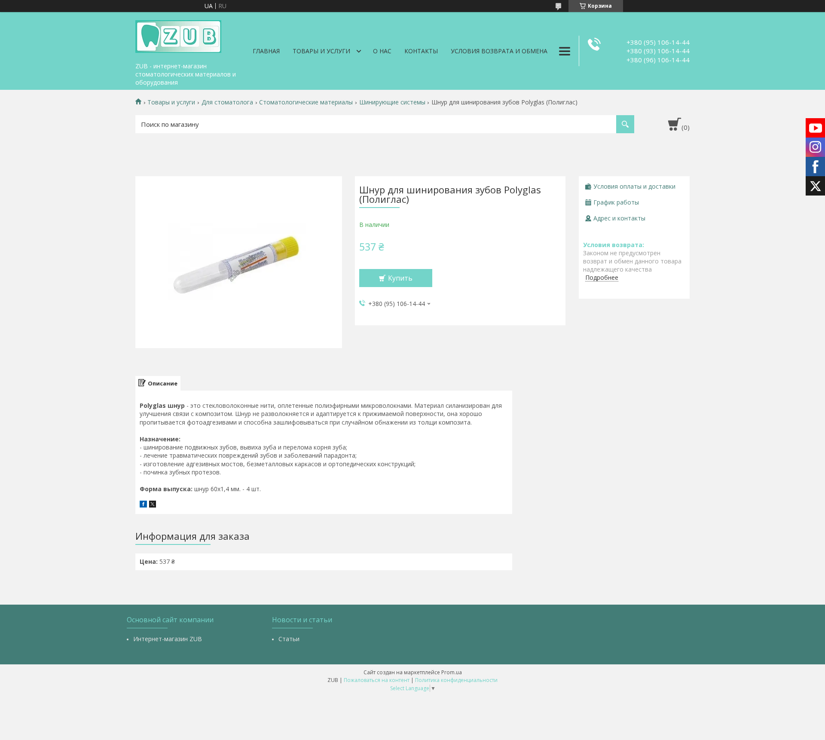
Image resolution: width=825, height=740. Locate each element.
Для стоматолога (227, 102)
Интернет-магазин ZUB (167, 639)
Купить (400, 278)
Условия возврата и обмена (499, 51)
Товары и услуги (321, 51)
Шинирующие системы (392, 102)
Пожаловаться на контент (376, 680)
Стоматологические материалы (306, 102)
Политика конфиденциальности (456, 680)
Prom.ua (451, 672)
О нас (382, 51)
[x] (152, 505)
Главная (266, 51)
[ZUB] (178, 35)
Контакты (421, 51)
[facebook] (143, 505)
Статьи (288, 639)
